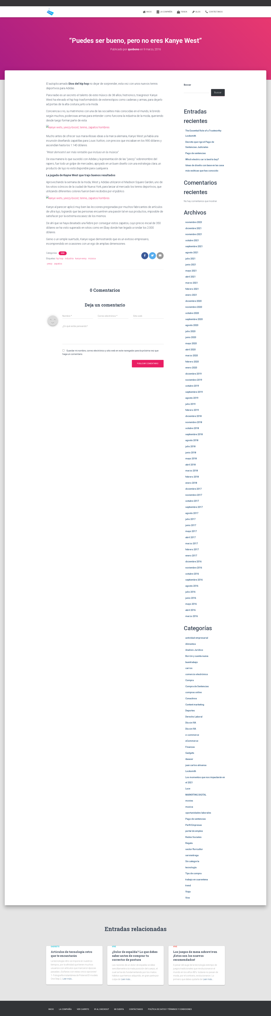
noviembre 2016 (193, 567)
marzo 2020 (191, 355)
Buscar (187, 85)
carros (188, 668)
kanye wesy (81, 258)
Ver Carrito (83, 1009)
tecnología (191, 867)
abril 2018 (190, 464)
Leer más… (68, 979)
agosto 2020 (191, 325)
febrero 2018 (192, 476)
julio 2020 (190, 331)
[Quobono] (50, 12)
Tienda (184, 12)
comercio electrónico (196, 674)
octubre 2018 (192, 428)
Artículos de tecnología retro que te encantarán (71, 954)
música (92, 258)
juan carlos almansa (195, 765)
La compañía (166, 12)
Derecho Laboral (193, 716)
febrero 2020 (192, 361)
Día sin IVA (190, 722)
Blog (198, 12)
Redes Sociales (193, 837)
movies (189, 800)
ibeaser (189, 759)
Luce (187, 788)
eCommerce (191, 741)
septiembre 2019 (194, 392)
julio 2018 (190, 446)
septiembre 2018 (194, 434)
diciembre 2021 (193, 228)
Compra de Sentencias (197, 686)
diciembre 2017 (193, 489)
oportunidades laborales (198, 813)
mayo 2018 (191, 458)
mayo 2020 (191, 343)
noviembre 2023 (193, 222)
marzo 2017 (191, 543)
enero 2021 (191, 295)
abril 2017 (190, 537)
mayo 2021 (191, 270)
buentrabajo (191, 662)
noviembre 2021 (193, 234)
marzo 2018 (191, 470)
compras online (193, 692)
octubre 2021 (192, 240)
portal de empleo (194, 831)
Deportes (190, 710)
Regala (189, 843)
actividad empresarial (196, 638)
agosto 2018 (191, 440)
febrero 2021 (192, 289)
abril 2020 (190, 349)
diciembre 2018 (193, 416)
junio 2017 (190, 525)
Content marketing (194, 704)
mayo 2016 (191, 604)
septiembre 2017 (194, 507)
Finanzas (190, 747)
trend (188, 885)
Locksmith (190, 771)
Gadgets (189, 753)
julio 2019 (190, 404)
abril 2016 (190, 610)
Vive (62, 253)
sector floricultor (194, 849)
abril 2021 (190, 276)
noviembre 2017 (193, 495)
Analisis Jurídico (194, 650)
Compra (189, 680)
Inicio (149, 12)
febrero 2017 (192, 549)
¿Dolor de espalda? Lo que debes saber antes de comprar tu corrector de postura (134, 956)
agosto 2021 (191, 252)
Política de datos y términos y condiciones (170, 1009)
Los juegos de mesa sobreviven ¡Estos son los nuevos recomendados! (195, 956)
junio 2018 (190, 452)
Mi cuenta (119, 1009)
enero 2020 (191, 367)
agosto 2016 (191, 586)
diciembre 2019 (193, 373)
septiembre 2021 (194, 246)
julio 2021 (190, 258)
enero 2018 (191, 483)
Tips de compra (193, 873)
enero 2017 (191, 555)
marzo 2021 (191, 283)
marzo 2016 (191, 616)
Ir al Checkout (101, 1009)
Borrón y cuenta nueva (196, 656)
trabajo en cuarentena (196, 879)
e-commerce (192, 735)
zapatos (58, 263)
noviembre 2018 (193, 422)
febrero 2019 (192, 410)
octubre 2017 (192, 501)
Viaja (188, 891)
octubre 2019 (192, 386)
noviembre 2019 (193, 380)
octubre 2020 (192, 313)
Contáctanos (216, 12)
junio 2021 (190, 264)
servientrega (192, 855)
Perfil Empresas (193, 825)
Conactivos (191, 698)
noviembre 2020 (193, 307)
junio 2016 (190, 598)
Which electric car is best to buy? (202, 159)
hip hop (59, 258)
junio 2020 (190, 337)
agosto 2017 (191, 513)
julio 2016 (190, 592)
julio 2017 (190, 519)
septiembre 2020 (194, 319)
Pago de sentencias (195, 153)
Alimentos (190, 644)
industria (69, 258)
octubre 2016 (192, 574)
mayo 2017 (191, 531)
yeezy (49, 263)
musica (189, 807)
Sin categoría (192, 861)
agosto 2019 (191, 398)
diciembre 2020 (193, 301)
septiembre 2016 (194, 580)
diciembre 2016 (193, 561)
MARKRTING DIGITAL (195, 794)
